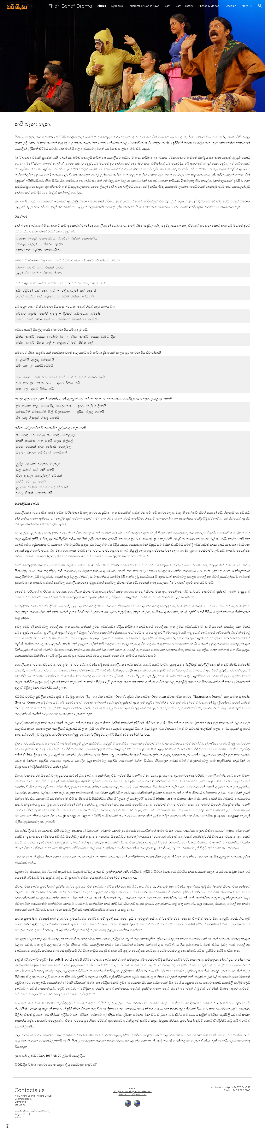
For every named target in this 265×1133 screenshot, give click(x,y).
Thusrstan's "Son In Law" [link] (143, 6)
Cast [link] (167, 6)
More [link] (245, 6)
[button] (260, 6)
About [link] (102, 6)
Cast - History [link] (184, 6)
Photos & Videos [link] (208, 6)
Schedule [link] (230, 6)
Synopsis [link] (117, 6)
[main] (132, 124)
